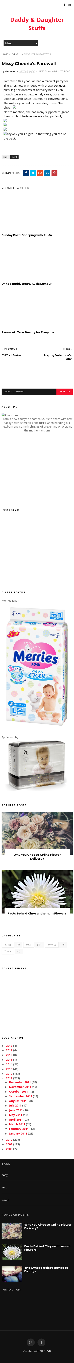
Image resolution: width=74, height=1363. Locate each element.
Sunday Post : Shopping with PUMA (27, 235)
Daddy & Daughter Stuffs (37, 24)
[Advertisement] (38, 378)
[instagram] (31, 1343)
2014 (9, 1064)
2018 (9, 1046)
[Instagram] (69, 5)
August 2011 (18, 1101)
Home (5, 54)
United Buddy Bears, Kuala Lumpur (27, 283)
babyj (8, 944)
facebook (64, 392)
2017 (9, 1050)
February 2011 (19, 1129)
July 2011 (15, 1105)
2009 (9, 1144)
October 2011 (18, 1091)
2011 (9, 1078)
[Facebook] (64, 5)
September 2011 (20, 1096)
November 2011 (20, 1087)
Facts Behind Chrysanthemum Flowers (37, 913)
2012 (9, 1073)
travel (8, 951)
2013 (9, 1069)
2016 (9, 1055)
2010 (9, 1139)
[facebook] (41, 1343)
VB (49, 1351)
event (14, 54)
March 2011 (17, 1124)
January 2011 (18, 1133)
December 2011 (20, 1082)
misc (28, 944)
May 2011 (15, 1115)
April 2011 (16, 1119)
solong (52, 944)
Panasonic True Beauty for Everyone (28, 332)
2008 (9, 1149)
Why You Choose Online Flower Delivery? (37, 856)
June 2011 (15, 1110)
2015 (9, 1059)
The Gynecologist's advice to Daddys (46, 1269)
